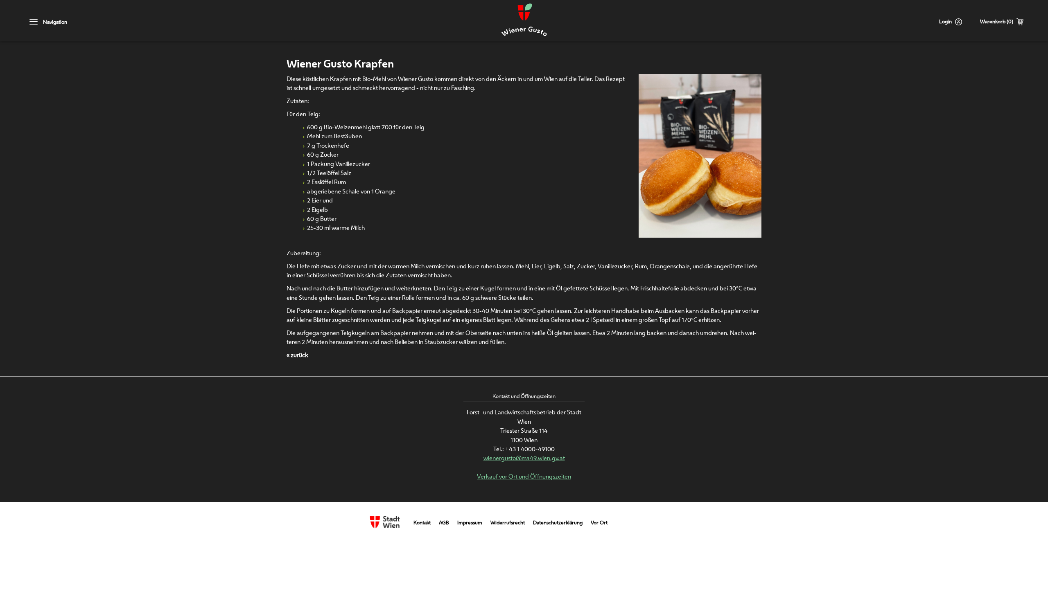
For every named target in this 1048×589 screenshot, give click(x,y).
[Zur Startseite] (524, 20)
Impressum (469, 522)
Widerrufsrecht (507, 522)
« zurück (297, 355)
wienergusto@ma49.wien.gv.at (524, 458)
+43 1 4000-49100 (530, 449)
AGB (444, 522)
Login (945, 21)
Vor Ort (599, 522)
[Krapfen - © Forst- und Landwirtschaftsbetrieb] (700, 235)
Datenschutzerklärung (558, 522)
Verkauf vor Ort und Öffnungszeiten (524, 476)
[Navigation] (34, 22)
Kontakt (422, 522)
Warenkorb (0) (996, 21)
